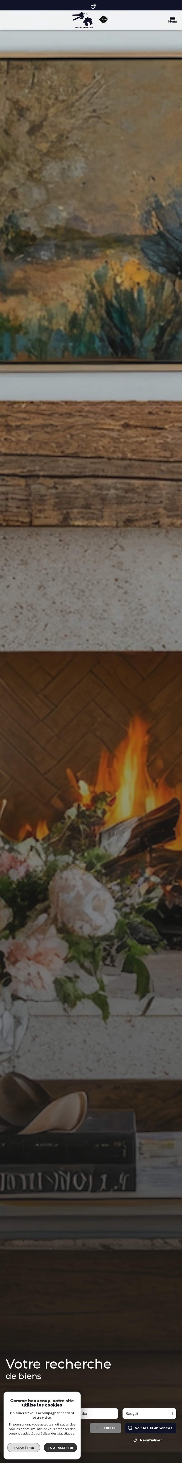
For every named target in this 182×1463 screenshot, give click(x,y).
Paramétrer (24, 1447)
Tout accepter (60, 1447)
